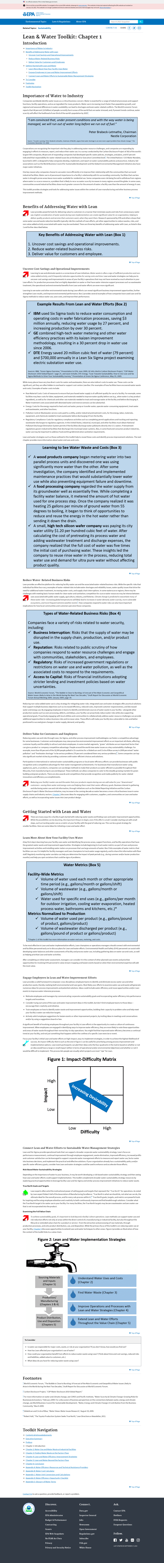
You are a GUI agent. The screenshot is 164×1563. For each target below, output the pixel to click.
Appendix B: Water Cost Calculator (40, 1471)
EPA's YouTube (126, 1540)
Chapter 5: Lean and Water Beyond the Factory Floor (47, 1460)
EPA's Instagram (138, 1540)
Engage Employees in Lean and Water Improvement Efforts (53, 72)
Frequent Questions (123, 1525)
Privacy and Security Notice (58, 1548)
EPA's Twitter (120, 1540)
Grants (48, 1529)
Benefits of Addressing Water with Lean (42, 51)
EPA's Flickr (132, 1540)
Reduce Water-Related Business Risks (44, 58)
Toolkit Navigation (33, 86)
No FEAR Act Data (53, 1539)
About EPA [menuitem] (81, 22)
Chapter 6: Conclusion (35, 1463)
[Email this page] (139, 28)
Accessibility (51, 1511)
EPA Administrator (54, 1515)
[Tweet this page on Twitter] (134, 28)
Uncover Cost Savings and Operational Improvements (51, 55)
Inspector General (87, 1515)
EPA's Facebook (115, 1540)
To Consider (31, 79)
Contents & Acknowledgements (39, 1435)
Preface (29, 1442)
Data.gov (83, 1511)
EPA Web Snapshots (54, 1534)
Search (140, 21)
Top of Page (135, 198)
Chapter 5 (56, 794)
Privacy (48, 1543)
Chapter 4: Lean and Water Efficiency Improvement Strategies (51, 1456)
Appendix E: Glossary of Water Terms (41, 1481)
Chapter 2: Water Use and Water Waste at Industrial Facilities (51, 1449)
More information (105, 7)
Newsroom (84, 1525)
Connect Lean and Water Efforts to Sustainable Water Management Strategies (61, 76)
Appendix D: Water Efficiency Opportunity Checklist (47, 1478)
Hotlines (118, 1515)
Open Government (88, 1529)
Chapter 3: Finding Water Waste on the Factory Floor (47, 1453)
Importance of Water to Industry (39, 48)
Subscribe (83, 1539)
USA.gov (83, 1543)
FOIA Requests (120, 1520)
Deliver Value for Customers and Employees (47, 62)
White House (85, 1548)
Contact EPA (119, 1511)
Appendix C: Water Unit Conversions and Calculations (48, 1474)
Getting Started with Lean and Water (41, 65)
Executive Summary (34, 1438)
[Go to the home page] (29, 14)
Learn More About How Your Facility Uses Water (48, 68)
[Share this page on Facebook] (129, 28)
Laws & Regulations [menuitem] (61, 22)
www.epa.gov (83, 5)
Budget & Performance (56, 1520)
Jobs (81, 1520)
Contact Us (111, 27)
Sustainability (44, 28)
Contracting (51, 1525)
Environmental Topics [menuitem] (36, 22)
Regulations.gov (86, 1534)
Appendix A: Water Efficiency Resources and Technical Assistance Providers (57, 1467)
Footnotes (30, 83)
